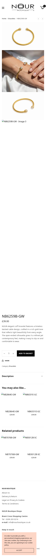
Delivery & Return (9, 496)
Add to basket (26, 353)
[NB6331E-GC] (34, 400)
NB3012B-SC (33, 454)
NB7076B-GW (12, 454)
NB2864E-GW (12, 411)
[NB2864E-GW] (12, 400)
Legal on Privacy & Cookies (13, 500)
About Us (6, 493)
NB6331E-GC (33, 411)
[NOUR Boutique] (23, 8)
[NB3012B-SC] (34, 443)
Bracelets (11, 19)
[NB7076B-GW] (12, 443)
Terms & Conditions (10, 504)
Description (8, 376)
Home (4, 19)
